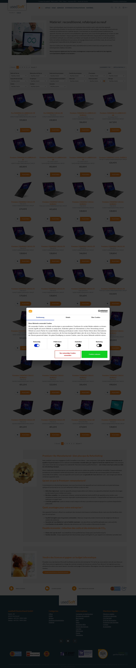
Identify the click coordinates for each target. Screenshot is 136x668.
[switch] (57, 345)
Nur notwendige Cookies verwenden (68, 354)
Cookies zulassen (94, 354)
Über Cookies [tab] (95, 317)
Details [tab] (68, 317)
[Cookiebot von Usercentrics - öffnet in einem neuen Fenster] (99, 311)
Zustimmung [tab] (40, 317)
